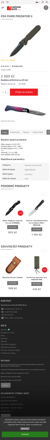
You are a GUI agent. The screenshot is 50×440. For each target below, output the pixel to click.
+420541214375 (7, 315)
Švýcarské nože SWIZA (9, 400)
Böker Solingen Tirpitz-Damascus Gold (15, 373)
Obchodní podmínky (8, 347)
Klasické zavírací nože (33, 165)
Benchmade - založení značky (11, 407)
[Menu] (3, 7)
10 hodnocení (17, 66)
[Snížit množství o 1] (3, 92)
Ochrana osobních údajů (10, 350)
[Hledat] (42, 2)
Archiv (5, 385)
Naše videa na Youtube (13, 318)
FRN (26, 179)
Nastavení (25, 429)
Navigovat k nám (7, 332)
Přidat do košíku (24, 92)
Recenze (4, 338)
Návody (4, 341)
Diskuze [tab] (26, 132)
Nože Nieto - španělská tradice (12, 404)
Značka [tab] (38, 132)
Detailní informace (8, 121)
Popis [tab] (5, 132)
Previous (42, 194)
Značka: (6, 70)
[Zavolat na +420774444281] (8, 2)
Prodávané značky (8, 353)
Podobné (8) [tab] (15, 132)
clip (2, 150)
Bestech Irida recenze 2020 (11, 376)
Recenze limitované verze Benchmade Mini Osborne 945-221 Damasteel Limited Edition (22, 365)
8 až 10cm (28, 174)
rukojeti (11, 152)
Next (46, 194)
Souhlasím (25, 434)
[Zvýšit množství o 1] (8, 92)
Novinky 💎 (5, 330)
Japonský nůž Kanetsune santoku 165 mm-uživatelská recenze (23, 369)
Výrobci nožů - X (6, 411)
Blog (2, 335)
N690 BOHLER (30, 170)
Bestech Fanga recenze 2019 (11, 380)
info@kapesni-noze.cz (13, 309)
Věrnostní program (8, 344)
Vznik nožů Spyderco (8, 397)
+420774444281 (10, 312)
